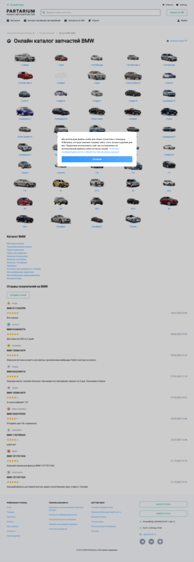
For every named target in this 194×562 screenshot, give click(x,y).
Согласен (97, 159)
